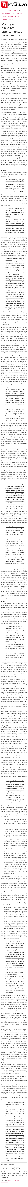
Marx (18, 1180)
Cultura (17, 16)
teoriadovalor (4, 1182)
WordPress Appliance (8, 1186)
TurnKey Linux (21, 1186)
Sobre (11, 19)
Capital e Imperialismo (8, 13)
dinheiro (13, 1180)
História (16, 10)
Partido (4, 16)
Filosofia (10, 16)
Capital (9, 1180)
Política (9, 10)
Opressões (20, 13)
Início (3, 10)
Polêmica (4, 19)
